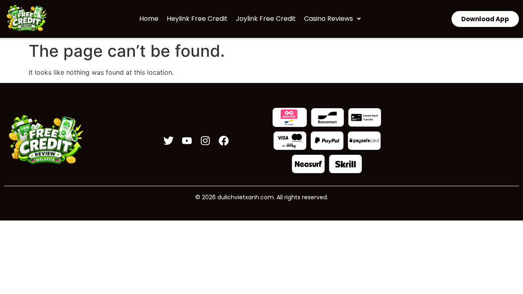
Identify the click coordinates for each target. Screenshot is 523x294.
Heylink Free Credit (197, 18)
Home (149, 18)
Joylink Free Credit (266, 18)
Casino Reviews (328, 18)
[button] (332, 18)
